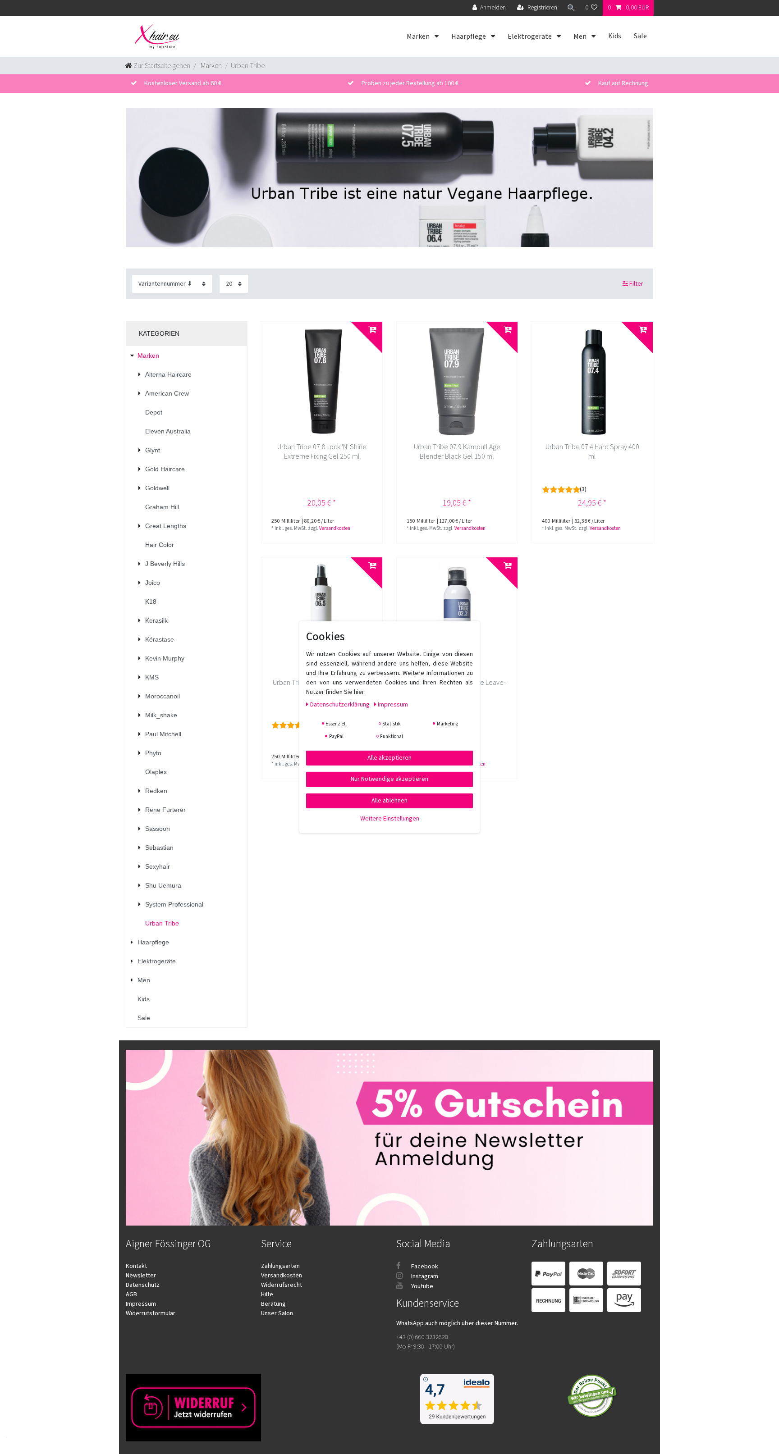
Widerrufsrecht (281, 1285)
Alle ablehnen (389, 800)
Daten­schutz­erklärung (340, 704)
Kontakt (136, 1266)
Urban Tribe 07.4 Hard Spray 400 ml (592, 451)
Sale (640, 36)
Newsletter (141, 1275)
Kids (614, 36)
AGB (131, 1294)
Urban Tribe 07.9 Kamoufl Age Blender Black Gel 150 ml (457, 451)
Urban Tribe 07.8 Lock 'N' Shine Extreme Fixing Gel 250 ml (322, 451)
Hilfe (267, 1294)
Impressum (141, 1303)
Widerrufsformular (150, 1313)
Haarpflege (469, 36)
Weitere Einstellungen (389, 818)
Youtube (421, 1286)
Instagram (424, 1276)
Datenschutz (143, 1285)
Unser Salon (277, 1313)
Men (580, 36)
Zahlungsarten (280, 1266)
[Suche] (571, 8)
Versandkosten (334, 528)
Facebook (424, 1266)
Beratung (273, 1303)
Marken (419, 36)
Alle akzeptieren (389, 757)
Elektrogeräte (530, 36)
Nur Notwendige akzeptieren (389, 779)
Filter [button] (636, 283)
